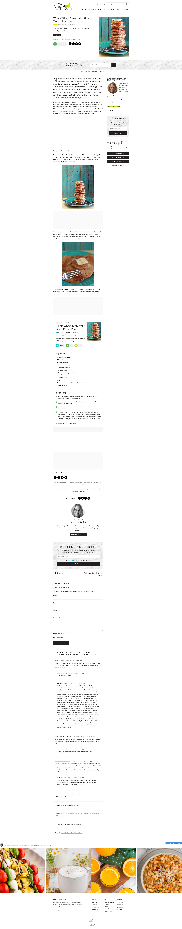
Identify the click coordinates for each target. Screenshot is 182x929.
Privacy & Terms (108, 911)
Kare (63, 335)
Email (55, 603)
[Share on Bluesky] (79, 43)
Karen (78, 39)
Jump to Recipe (62, 43)
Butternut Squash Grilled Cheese (93, 573)
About (83, 9)
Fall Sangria (58, 572)
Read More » (57, 910)
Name (55, 595)
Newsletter (121, 902)
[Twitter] (104, 4)
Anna (57, 793)
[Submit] (127, 4)
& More (126, 9)
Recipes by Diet (117, 157)
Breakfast (101, 71)
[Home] (91, 921)
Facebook (120, 904)
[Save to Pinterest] (70, 43)
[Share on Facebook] (73, 43)
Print (61, 345)
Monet (57, 660)
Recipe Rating (57, 633)
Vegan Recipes (95, 911)
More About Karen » (78, 534)
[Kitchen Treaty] (63, 6)
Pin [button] (71, 345)
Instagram (120, 907)
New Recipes (77, 560)
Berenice (60, 683)
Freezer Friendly (94, 489)
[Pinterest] (102, 4)
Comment (56, 618)
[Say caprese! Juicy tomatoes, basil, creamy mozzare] (22, 870)
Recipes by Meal (117, 153)
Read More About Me (113, 106)
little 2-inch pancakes (81, 92)
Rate (80, 345)
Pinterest (120, 909)
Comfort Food (69, 489)
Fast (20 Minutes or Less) (82, 489)
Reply (80, 660)
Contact (106, 906)
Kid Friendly (75, 491)
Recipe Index (95, 902)
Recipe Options (117, 161)
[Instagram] (100, 4)
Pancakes (94, 71)
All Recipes (92, 9)
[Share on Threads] (76, 43)
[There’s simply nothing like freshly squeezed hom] (113, 870)
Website (56, 610)
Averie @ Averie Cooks (62, 761)
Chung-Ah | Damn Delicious (64, 736)
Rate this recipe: (58, 637)
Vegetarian (102, 9)
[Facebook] (98, 4)
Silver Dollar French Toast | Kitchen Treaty (72, 833)
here (83, 483)
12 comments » (72, 24)
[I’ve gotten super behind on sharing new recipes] (68, 870)
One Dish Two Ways (114, 9)
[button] (56, 323)
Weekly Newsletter (87, 560)
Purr (93, 925)
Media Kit (107, 908)
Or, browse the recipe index (118, 165)
